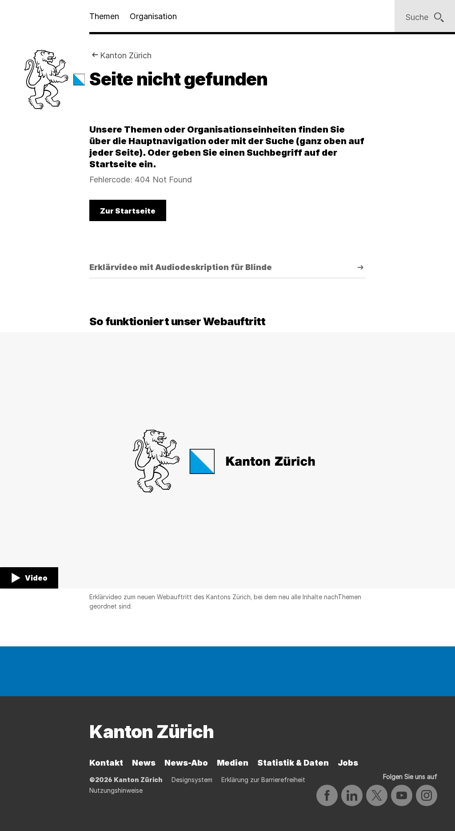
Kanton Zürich (126, 55)
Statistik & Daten (293, 762)
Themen (104, 16)
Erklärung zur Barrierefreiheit (263, 779)
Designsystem (192, 779)
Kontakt (106, 762)
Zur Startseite (128, 210)
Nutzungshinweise (116, 790)
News (144, 762)
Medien (232, 762)
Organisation (153, 16)
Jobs (348, 762)
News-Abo (186, 762)
